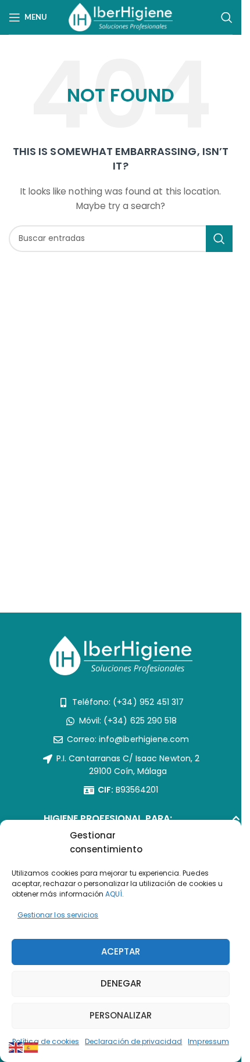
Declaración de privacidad (133, 1041)
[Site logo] (121, 16)
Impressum (208, 1041)
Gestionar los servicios (57, 915)
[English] (16, 1047)
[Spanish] (31, 1047)
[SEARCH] (219, 238)
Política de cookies (45, 1041)
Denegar (121, 983)
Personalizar (121, 1015)
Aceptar (120, 951)
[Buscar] (226, 17)
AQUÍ (113, 894)
